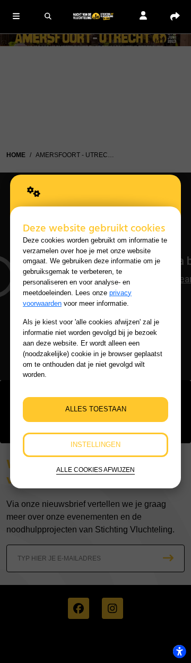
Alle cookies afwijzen (95, 469)
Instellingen (95, 445)
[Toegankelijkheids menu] (179, 651)
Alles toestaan (95, 409)
